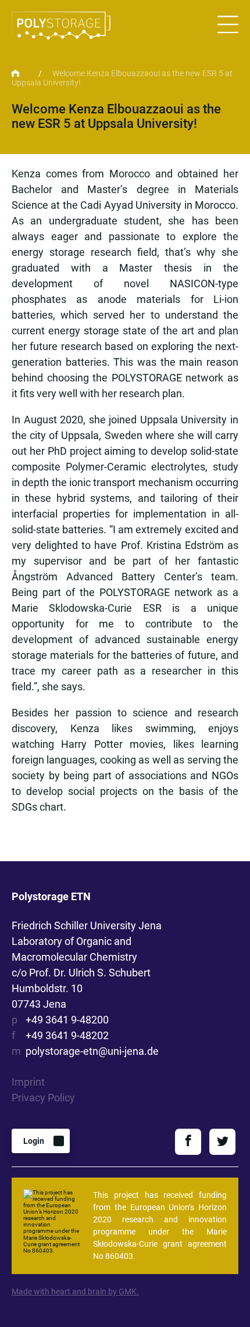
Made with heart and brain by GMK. (75, 1291)
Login (33, 1141)
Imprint (28, 1082)
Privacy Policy (43, 1097)
